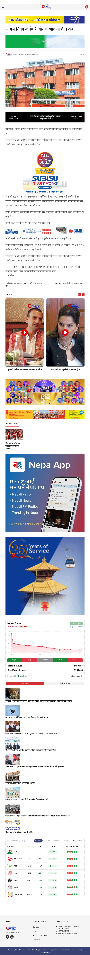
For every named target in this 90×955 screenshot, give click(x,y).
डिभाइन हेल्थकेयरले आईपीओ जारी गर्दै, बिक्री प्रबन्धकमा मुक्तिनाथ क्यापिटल (30, 750)
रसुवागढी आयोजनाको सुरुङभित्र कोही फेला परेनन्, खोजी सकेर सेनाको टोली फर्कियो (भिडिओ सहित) (38, 701)
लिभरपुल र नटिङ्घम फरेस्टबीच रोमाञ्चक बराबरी (12, 446)
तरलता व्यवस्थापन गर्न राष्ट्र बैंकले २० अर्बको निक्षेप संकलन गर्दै (26, 799)
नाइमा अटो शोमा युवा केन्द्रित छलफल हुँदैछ (24, 369)
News (35, 931)
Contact (36, 927)
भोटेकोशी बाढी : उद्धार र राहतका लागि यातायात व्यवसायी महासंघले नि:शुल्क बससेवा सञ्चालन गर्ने (37, 816)
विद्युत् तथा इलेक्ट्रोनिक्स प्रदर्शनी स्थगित (19, 832)
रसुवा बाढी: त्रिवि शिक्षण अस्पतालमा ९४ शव (19, 783)
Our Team (36, 940)
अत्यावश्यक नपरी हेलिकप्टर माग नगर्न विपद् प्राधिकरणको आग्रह (26, 717)
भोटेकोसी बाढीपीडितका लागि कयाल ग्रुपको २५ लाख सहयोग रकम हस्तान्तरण (31, 734)
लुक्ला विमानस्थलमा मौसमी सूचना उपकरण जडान (69, 283)
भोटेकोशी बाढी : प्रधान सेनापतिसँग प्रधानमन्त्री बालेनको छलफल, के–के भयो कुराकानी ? (35, 767)
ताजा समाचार (25, 683)
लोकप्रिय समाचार (65, 683)
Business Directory (40, 935)
